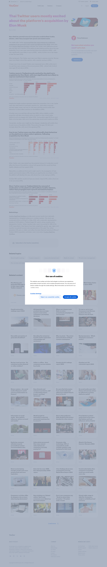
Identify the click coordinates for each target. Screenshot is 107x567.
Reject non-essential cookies (50, 297)
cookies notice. (35, 287)
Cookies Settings (35, 293)
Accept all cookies (70, 297)
